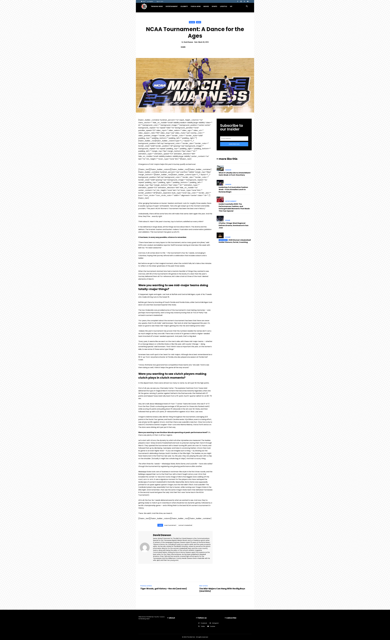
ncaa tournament (170, 525)
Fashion (228, 170)
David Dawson (188, 42)
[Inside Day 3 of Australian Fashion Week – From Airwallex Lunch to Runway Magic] (220, 182)
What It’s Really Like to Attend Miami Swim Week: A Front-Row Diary (234, 174)
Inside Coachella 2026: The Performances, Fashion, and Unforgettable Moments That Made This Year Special (234, 207)
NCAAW (192, 22)
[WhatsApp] (202, 47)
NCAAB (227, 220)
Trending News (157, 6)
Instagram (215, 623)
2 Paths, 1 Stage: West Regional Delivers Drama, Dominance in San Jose (233, 225)
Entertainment (172, 6)
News (198, 22)
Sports (214, 6)
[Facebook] (237, 1)
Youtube (212, 626)
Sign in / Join (160, 1)
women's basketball (185, 525)
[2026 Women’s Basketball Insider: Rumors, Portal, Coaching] (220, 235)
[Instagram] (241, 1)
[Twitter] (244, 1)
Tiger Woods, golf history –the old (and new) (163, 588)
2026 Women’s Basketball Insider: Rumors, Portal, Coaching (235, 241)
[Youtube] (247, 1)
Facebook (204, 623)
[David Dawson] (146, 547)
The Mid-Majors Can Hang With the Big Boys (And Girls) (222, 589)
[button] (246, 7)
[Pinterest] (198, 47)
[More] (207, 47)
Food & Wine (196, 6)
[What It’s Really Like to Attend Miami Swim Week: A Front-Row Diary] (220, 168)
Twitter (203, 626)
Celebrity (184, 6)
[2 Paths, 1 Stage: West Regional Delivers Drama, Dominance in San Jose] (220, 218)
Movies (206, 6)
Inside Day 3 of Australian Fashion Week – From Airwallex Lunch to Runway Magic (233, 189)
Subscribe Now (234, 144)
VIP (231, 6)
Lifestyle (223, 6)
